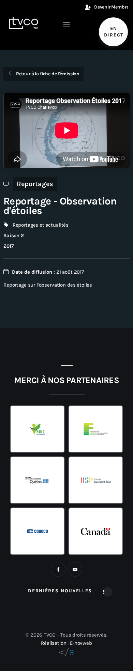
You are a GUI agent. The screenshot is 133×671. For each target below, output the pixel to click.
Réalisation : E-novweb (66, 643)
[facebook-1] (58, 569)
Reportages (35, 184)
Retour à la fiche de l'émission (47, 74)
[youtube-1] (75, 569)
